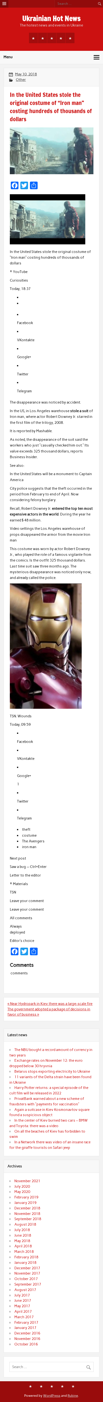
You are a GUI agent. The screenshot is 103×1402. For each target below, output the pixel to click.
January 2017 (25, 1328)
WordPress (51, 1395)
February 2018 (26, 1257)
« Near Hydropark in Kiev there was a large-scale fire (49, 1004)
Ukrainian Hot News (51, 18)
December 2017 (27, 1268)
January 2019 (25, 1203)
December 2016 (27, 1333)
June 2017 (22, 1300)
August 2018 (25, 1224)
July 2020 (22, 1186)
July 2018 (22, 1230)
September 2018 (27, 1219)
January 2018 (25, 1262)
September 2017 (27, 1284)
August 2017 (25, 1290)
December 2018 (27, 1208)
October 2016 (26, 1344)
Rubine (73, 1395)
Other (21, 80)
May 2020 (22, 1192)
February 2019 (26, 1197)
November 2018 (27, 1214)
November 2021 (27, 1181)
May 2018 (22, 1241)
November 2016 (27, 1339)
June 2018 (22, 1235)
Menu (8, 57)
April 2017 (23, 1311)
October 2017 (26, 1279)
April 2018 (23, 1246)
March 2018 (24, 1252)
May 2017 (22, 1306)
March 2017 (24, 1317)
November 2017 (27, 1273)
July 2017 (22, 1295)
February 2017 (26, 1322)
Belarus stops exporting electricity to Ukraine (52, 1071)
